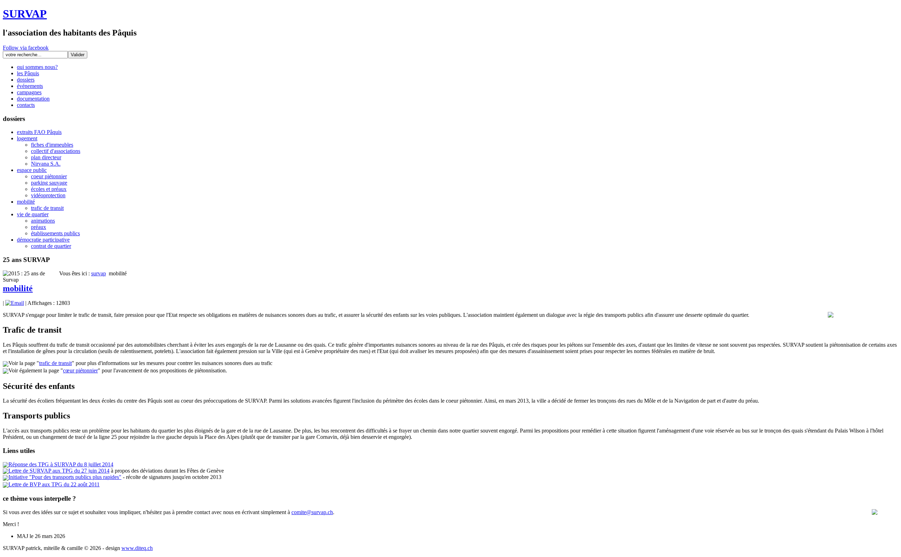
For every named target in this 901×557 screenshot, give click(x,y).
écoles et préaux (49, 189)
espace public (32, 170)
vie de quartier (33, 214)
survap (98, 273)
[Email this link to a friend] (14, 303)
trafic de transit (47, 208)
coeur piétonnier (49, 176)
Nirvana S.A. (46, 164)
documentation (33, 99)
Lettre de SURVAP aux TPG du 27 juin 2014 (58, 471)
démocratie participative (43, 240)
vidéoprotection (48, 195)
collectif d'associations (55, 151)
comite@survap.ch (312, 512)
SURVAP (25, 13)
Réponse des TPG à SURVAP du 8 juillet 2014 (60, 464)
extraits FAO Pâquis (39, 132)
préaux (38, 227)
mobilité (26, 202)
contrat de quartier (51, 246)
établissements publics (55, 233)
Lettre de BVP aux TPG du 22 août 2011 (54, 484)
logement (27, 138)
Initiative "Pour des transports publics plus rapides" (64, 477)
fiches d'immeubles (52, 145)
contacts (26, 105)
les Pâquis (28, 73)
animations (43, 221)
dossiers (25, 80)
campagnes (29, 92)
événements (30, 86)
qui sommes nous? (37, 67)
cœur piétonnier (80, 370)
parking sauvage (49, 183)
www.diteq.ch (137, 548)
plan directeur (46, 157)
